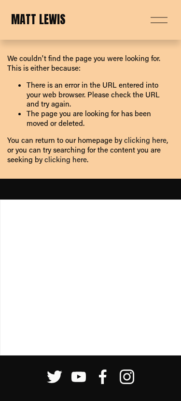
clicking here (145, 140)
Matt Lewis (38, 19)
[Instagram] (127, 377)
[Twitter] (54, 377)
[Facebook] (103, 377)
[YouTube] (78, 377)
